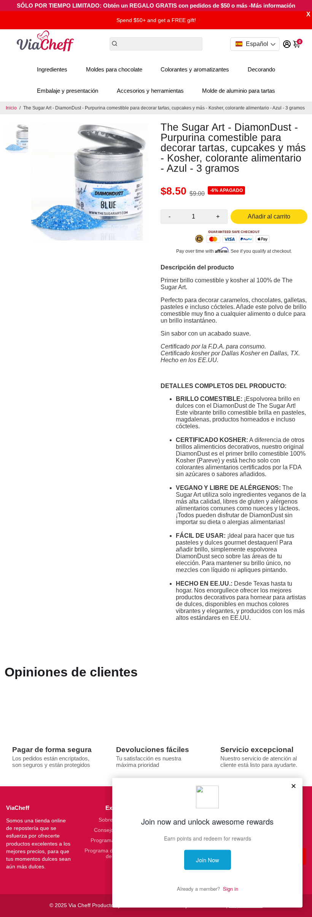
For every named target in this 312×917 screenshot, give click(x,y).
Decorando (261, 69)
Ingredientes (52, 69)
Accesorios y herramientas (150, 90)
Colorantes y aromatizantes (195, 69)
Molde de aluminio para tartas (238, 90)
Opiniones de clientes (71, 672)
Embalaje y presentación (67, 90)
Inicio (11, 108)
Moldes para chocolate (114, 69)
